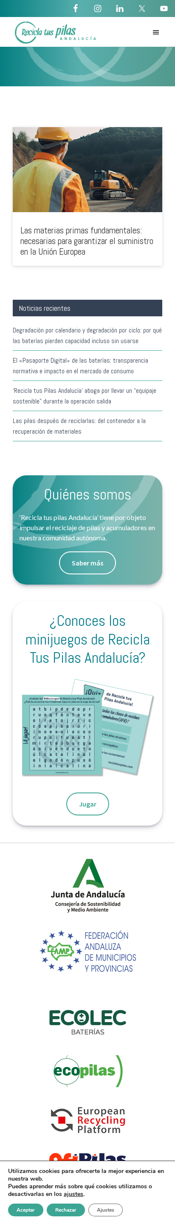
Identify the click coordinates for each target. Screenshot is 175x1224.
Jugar (87, 804)
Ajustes (105, 1210)
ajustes (73, 1194)
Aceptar (26, 1210)
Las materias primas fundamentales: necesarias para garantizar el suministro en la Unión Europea (86, 240)
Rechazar (65, 1210)
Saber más (87, 563)
